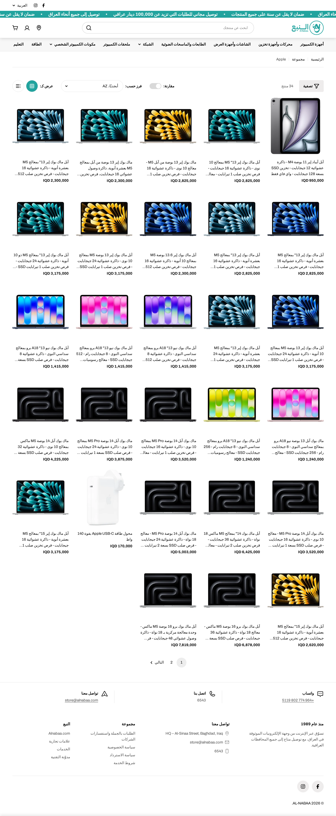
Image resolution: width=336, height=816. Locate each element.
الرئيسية (317, 59)
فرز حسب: (133, 86)
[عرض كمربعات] (32, 86)
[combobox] (168, 28)
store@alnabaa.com (81, 700)
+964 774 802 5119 (298, 700)
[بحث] (89, 28)
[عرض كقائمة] (18, 86)
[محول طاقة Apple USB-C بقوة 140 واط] (104, 497)
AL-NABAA (302, 803)
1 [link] (182, 662)
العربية (22, 5)
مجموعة (298, 59)
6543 (218, 751)
